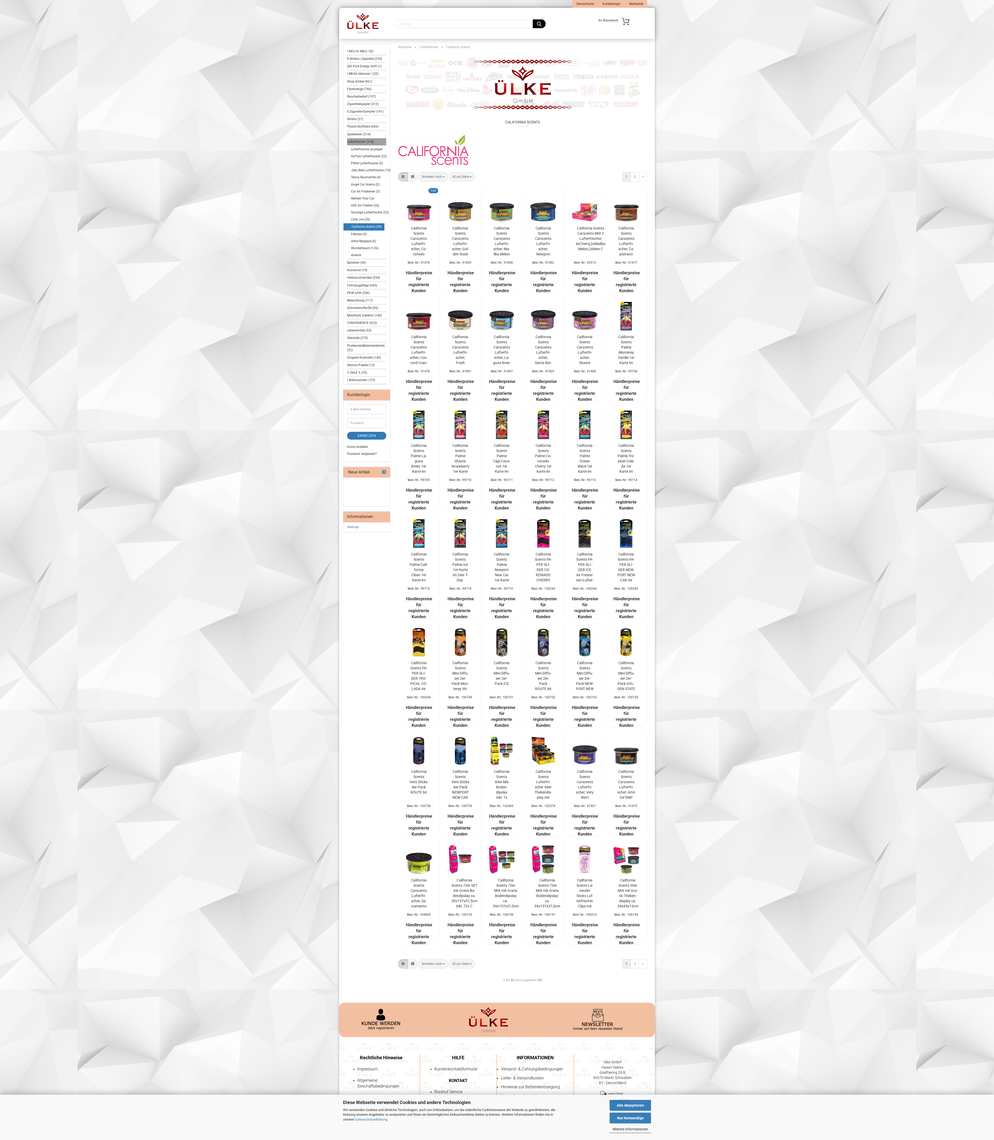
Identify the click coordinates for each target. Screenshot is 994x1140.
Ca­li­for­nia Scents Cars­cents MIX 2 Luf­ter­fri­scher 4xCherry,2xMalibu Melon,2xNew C (590, 238)
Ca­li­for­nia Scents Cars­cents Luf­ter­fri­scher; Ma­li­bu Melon (501, 241)
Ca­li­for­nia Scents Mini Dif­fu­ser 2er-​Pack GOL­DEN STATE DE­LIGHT (626, 676)
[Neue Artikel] (384, 472)
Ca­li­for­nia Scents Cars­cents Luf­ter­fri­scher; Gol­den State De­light (460, 241)
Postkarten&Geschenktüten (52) (366, 348)
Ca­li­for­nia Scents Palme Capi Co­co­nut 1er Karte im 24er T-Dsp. (502, 458)
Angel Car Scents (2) (365, 184)
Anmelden (366, 436)
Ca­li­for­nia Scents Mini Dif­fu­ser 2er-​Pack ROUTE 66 (543, 676)
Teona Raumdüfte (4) (366, 177)
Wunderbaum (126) (364, 248)
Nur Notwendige (630, 1118)
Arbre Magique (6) (363, 241)
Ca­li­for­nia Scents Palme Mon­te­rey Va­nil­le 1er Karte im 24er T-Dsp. (626, 350)
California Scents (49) (367, 226)
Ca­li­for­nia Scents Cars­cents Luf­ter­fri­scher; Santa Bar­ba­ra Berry (543, 350)
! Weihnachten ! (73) (361, 380)
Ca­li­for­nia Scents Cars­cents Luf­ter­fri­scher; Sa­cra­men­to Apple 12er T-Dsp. (418, 893)
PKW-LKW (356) (358, 293)
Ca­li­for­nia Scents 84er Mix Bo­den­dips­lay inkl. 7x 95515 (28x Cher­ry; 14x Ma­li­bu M (501, 784)
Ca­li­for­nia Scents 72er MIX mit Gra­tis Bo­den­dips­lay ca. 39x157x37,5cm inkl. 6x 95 (506, 893)
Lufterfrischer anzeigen (367, 149)
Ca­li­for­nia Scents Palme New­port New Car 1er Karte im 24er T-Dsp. (501, 567)
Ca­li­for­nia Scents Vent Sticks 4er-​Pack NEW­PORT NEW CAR (460, 784)
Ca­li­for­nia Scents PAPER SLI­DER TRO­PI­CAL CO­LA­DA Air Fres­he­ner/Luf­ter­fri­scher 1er (419, 676)
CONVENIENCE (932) (362, 323)
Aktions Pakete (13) (361, 365)
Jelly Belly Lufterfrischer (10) (368, 170)
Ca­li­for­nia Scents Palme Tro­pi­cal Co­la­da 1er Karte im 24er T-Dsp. (626, 458)
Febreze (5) (359, 234)
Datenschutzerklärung (371, 1119)
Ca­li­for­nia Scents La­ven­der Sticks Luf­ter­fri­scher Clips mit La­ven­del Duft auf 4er (584, 893)
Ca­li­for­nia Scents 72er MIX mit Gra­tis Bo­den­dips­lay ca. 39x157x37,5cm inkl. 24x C (547, 893)
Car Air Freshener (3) (365, 191)
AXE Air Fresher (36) (365, 205)
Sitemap (353, 527)
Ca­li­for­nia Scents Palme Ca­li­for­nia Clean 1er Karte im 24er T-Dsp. (419, 567)
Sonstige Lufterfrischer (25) (368, 212)
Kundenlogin (611, 4)
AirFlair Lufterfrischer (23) (368, 156)
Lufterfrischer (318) (360, 142)
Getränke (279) (357, 338)
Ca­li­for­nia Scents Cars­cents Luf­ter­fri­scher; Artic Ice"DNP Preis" (626, 784)
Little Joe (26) (360, 219)
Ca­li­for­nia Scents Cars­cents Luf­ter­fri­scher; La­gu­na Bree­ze (501, 350)
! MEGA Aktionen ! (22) (362, 74)
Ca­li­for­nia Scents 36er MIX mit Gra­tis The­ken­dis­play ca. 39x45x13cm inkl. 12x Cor (627, 893)
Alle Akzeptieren (630, 1105)
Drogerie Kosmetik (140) (364, 357)
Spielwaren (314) (359, 134)
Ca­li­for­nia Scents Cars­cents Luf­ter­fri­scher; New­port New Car (543, 241)
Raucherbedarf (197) (361, 96)
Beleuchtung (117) (360, 300)
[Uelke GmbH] (362, 23)
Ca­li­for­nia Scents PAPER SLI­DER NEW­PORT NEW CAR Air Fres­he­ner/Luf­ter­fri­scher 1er (626, 567)
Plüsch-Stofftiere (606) (362, 126)
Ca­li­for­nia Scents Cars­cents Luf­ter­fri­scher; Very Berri (585, 784)
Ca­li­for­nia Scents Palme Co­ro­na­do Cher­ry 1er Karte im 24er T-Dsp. (543, 458)
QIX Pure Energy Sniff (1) (364, 66)
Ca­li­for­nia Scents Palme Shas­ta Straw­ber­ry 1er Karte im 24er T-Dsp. (460, 458)
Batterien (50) (356, 262)
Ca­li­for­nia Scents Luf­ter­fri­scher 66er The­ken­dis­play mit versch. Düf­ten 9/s (543, 784)
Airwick (356, 255)
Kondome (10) (357, 270)
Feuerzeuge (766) (359, 89)
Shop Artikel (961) (359, 81)
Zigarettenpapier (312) (362, 104)
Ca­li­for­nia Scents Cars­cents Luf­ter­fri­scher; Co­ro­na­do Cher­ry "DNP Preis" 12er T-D (418, 241)
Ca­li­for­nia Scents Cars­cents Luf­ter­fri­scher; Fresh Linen (460, 350)
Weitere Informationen (630, 1129)
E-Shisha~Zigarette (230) (364, 59)
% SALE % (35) (357, 372)
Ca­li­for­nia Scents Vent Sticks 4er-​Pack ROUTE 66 (419, 781)
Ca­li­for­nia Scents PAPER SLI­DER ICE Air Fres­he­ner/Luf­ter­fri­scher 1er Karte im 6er (585, 567)
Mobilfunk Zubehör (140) (364, 315)
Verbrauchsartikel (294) (363, 277)
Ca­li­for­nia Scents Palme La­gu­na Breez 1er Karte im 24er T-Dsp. (419, 458)
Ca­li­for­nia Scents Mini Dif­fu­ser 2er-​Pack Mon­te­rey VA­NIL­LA (460, 676)
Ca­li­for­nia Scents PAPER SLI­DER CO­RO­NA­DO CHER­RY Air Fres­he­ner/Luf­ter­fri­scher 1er (543, 567)
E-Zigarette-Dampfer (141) (365, 111)
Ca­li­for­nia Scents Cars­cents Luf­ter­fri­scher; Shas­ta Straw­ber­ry (585, 350)
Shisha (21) (355, 119)
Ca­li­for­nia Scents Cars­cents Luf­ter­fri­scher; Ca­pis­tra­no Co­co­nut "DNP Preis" (626, 241)
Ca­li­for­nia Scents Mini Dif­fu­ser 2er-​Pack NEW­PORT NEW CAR (585, 676)
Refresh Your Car (362, 198)
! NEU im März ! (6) (360, 51)
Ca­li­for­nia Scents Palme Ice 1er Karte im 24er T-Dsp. (460, 567)
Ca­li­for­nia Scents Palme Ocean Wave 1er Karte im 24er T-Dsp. (585, 458)
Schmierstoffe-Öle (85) (362, 308)
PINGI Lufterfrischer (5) (367, 163)
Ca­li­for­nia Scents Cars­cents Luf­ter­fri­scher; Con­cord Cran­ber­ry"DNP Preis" (419, 350)
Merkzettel (635, 4)
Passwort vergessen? (362, 454)
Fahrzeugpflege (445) (362, 285)
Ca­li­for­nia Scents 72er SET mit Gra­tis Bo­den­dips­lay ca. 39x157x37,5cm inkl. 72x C (464, 893)
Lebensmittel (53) (359, 330)
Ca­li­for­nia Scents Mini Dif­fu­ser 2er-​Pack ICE (502, 673)
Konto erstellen (357, 447)
